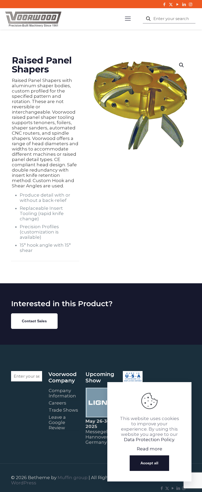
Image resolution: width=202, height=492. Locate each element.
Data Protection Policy (149, 439)
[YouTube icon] (177, 4)
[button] (181, 65)
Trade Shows (63, 410)
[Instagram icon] (191, 4)
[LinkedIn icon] (184, 4)
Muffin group (73, 477)
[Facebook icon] (164, 4)
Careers (57, 403)
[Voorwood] (33, 18)
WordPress (23, 482)
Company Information (62, 393)
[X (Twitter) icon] (171, 4)
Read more (149, 448)
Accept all (149, 463)
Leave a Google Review (57, 422)
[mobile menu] (127, 18)
